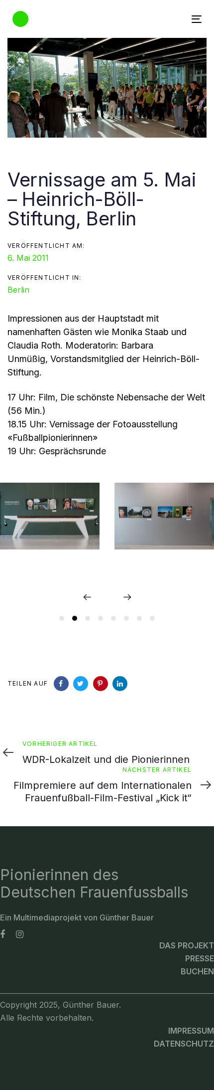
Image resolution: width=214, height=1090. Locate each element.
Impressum (191, 1031)
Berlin (18, 290)
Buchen (197, 971)
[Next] (126, 597)
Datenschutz (184, 1044)
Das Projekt (186, 945)
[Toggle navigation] (170, 19)
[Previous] (87, 597)
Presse (199, 958)
